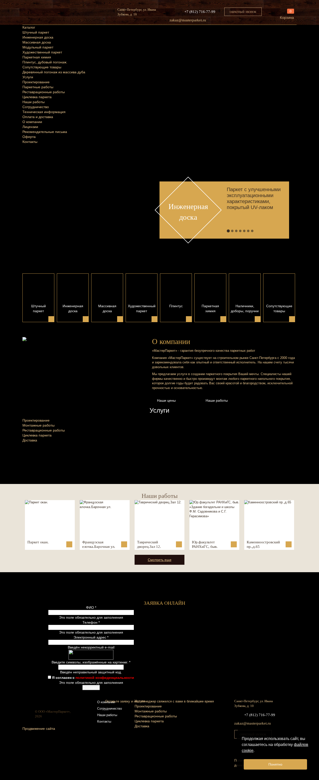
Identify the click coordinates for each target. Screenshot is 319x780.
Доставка (29, 440)
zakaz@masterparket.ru (187, 20)
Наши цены (166, 400)
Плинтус (176, 306)
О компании (32, 122)
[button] (152, 201)
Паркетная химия (36, 57)
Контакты (29, 142)
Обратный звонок (243, 11)
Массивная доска (36, 42)
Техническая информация (44, 112)
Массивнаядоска (107, 308)
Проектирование (36, 82)
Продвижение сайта (38, 729)
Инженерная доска (37, 37)
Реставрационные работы (43, 92)
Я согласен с (93, 678)
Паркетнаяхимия (210, 308)
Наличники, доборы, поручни (245, 308)
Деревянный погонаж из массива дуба (53, 72)
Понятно (275, 764)
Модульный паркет (37, 47)
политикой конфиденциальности (105, 678)
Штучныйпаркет (38, 308)
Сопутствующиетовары (279, 308)
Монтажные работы (38, 425)
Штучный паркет (35, 32)
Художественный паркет (42, 52)
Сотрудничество (35, 107)
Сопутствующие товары (41, 67)
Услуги (27, 77)
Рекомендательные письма (44, 132)
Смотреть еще (159, 560)
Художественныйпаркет (142, 308)
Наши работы (33, 102)
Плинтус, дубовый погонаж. (44, 62)
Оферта (29, 137)
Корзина (287, 17)
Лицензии (30, 127)
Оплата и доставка (37, 117)
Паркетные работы (37, 87)
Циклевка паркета (37, 97)
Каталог (28, 27)
